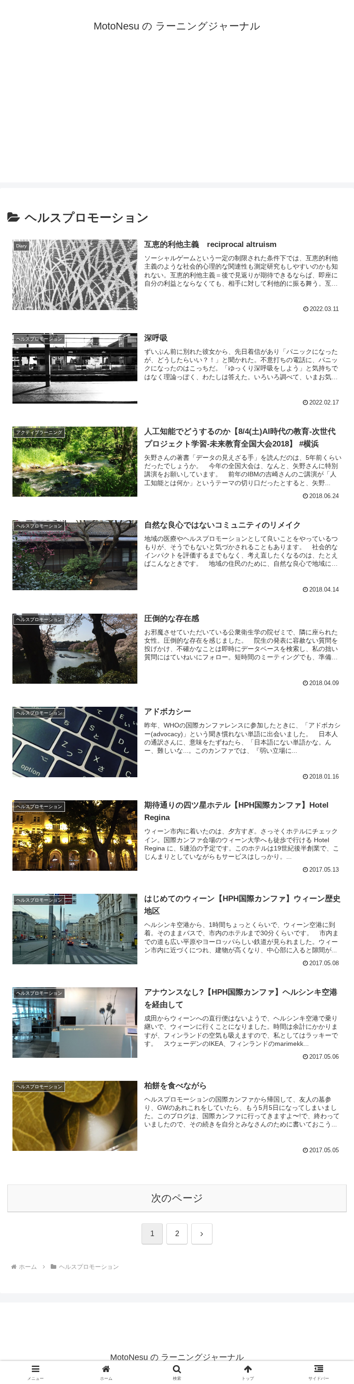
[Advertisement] (177, 117)
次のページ (177, 1198)
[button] (327, 1235)
